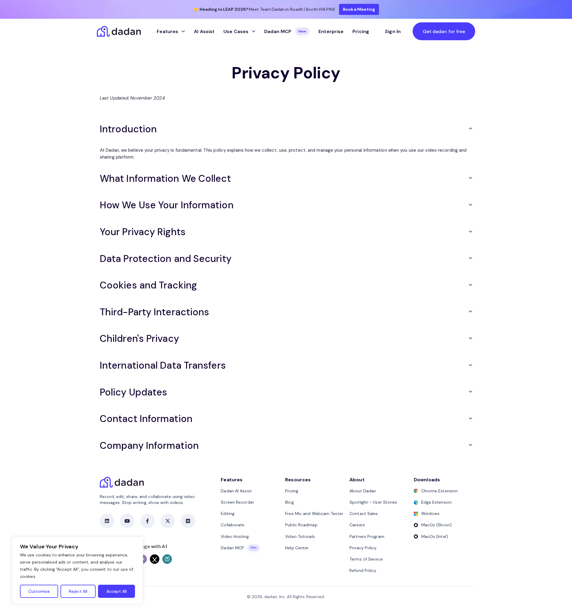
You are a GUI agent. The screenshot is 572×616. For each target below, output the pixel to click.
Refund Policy (362, 570)
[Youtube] (127, 521)
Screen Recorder (237, 502)
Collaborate (232, 524)
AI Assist (204, 31)
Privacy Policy (363, 547)
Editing (227, 513)
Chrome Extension (439, 491)
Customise (39, 591)
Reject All (78, 591)
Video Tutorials (300, 536)
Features (167, 31)
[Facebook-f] (147, 521)
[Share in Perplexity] (167, 559)
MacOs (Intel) (434, 536)
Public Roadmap (301, 524)
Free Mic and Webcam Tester (314, 513)
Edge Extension (436, 502)
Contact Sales (363, 513)
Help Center (297, 547)
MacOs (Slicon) (436, 524)
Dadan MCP (285, 31)
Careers (357, 524)
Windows (430, 513)
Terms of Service (366, 559)
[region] (77, 570)
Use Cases (235, 31)
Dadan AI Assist (236, 491)
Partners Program (366, 536)
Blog (289, 502)
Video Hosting (234, 536)
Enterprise (330, 31)
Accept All (116, 591)
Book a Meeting (359, 9)
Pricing (360, 31)
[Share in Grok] (154, 559)
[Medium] (188, 521)
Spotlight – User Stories (373, 502)
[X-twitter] (168, 521)
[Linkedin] (107, 521)
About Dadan (362, 491)
